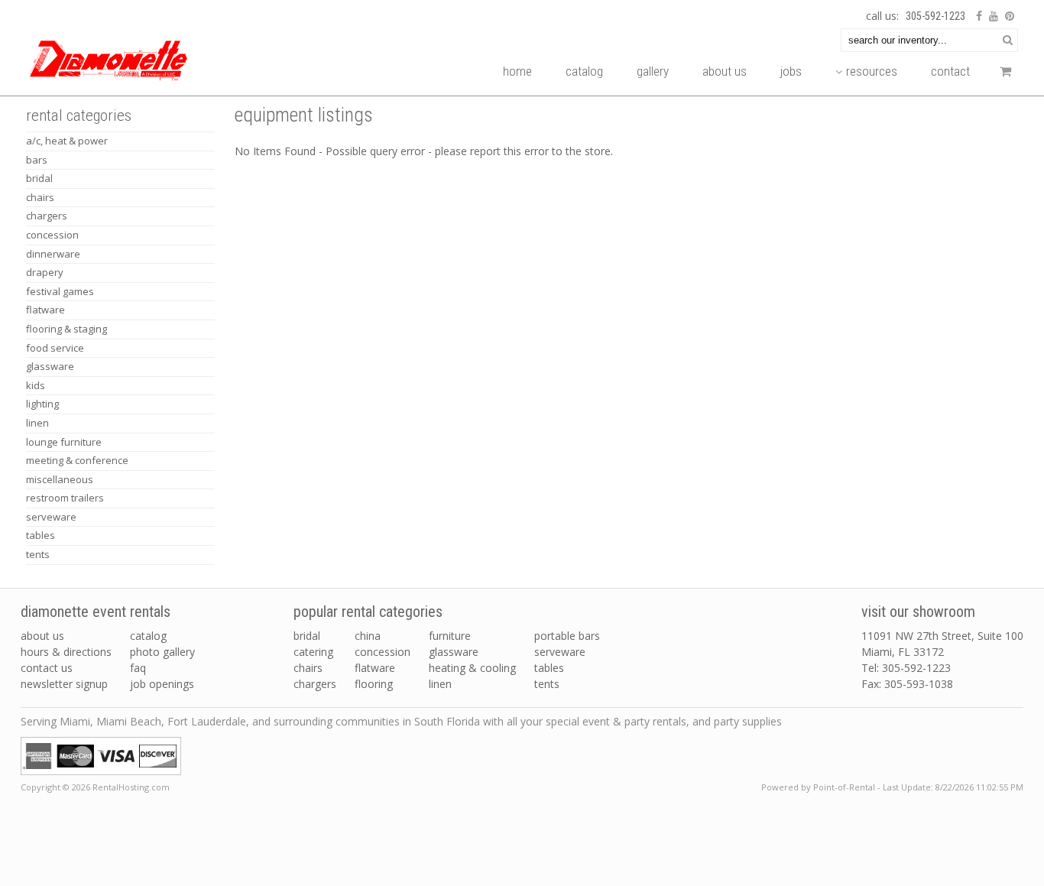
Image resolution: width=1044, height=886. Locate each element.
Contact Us (47, 667)
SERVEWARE (51, 517)
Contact (950, 71)
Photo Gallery (162, 651)
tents (546, 684)
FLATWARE (45, 309)
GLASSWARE (50, 366)
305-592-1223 (935, 16)
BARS (36, 160)
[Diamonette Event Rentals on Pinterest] (1007, 16)
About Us (724, 71)
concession (382, 651)
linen (440, 684)
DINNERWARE (53, 254)
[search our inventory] (1008, 39)
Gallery (653, 71)
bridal (306, 635)
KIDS (35, 385)
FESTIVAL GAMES (60, 291)
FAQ (138, 667)
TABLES (40, 535)
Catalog (584, 71)
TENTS (38, 554)
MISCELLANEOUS (59, 479)
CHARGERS (46, 215)
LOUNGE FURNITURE (64, 442)
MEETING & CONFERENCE (77, 460)
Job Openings (162, 684)
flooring (374, 684)
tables (549, 667)
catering (313, 651)
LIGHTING (42, 404)
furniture (450, 635)
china (368, 635)
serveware (559, 651)
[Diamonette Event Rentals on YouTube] (991, 16)
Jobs (791, 71)
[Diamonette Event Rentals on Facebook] (977, 16)
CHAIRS (40, 197)
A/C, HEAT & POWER (67, 141)
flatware (375, 667)
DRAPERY (44, 272)
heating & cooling (472, 667)
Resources (871, 71)
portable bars (567, 635)
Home (517, 71)
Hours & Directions (66, 651)
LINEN (37, 423)
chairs (308, 667)
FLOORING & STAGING (66, 329)
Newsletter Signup (64, 684)
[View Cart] (1001, 75)
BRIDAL (39, 178)
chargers (314, 684)
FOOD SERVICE (55, 348)
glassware (453, 651)
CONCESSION (52, 235)
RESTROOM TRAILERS (65, 498)
